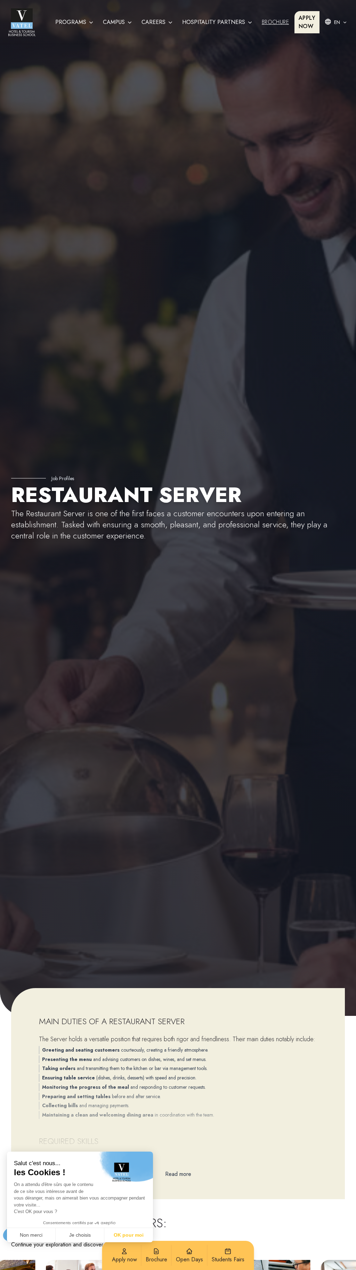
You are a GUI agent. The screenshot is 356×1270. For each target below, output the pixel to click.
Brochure (275, 22)
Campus (114, 22)
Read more (178, 1174)
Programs (70, 22)
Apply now (307, 22)
